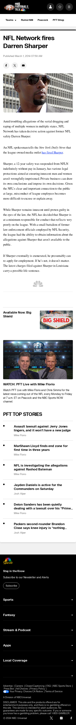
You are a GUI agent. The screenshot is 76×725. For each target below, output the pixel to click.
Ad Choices (22, 688)
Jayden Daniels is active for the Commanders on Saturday (38, 487)
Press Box (9, 688)
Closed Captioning (34, 686)
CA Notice (37, 691)
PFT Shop (58, 20)
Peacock (43, 20)
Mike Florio (20, 435)
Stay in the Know (14, 571)
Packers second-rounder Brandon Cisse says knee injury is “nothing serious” (39, 526)
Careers (19, 686)
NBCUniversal (24, 697)
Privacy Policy (37, 688)
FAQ (48, 686)
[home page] (16, 7)
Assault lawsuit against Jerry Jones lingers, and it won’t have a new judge (42, 428)
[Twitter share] (15, 65)
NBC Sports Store (62, 686)
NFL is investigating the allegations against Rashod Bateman (41, 467)
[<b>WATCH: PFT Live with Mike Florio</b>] (38, 359)
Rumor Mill (27, 20)
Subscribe (11, 585)
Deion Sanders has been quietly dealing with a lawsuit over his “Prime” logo (43, 506)
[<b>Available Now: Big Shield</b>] (56, 320)
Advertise (8, 686)
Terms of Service (54, 691)
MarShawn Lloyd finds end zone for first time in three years (41, 448)
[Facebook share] (6, 65)
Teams (9, 20)
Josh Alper (20, 493)
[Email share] (23, 65)
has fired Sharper (52, 152)
